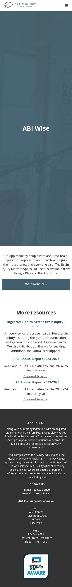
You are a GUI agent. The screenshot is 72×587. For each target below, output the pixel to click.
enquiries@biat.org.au (40, 500)
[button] (66, 5)
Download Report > (35, 376)
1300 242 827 (42, 493)
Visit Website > (36, 284)
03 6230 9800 (41, 489)
